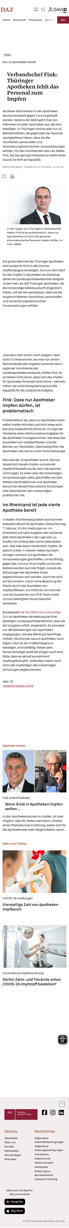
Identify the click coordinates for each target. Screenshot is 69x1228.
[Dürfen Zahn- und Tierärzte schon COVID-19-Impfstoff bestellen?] (34, 946)
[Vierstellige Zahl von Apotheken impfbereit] (34, 871)
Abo (63, 20)
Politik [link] (7, 55)
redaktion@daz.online (18, 686)
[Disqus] (34, 1041)
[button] (7, 9)
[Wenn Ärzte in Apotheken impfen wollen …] (34, 771)
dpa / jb (8, 681)
